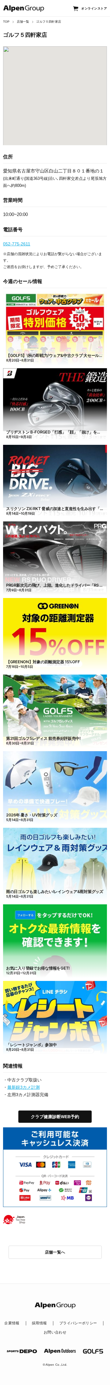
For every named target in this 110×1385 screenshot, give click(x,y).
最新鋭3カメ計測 (23, 1087)
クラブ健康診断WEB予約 (55, 1116)
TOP (6, 21)
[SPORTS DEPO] (22, 1351)
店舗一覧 (23, 21)
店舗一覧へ (55, 1252)
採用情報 (39, 1323)
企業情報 (11, 1323)
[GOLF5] (93, 1351)
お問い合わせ (55, 1332)
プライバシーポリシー (78, 1323)
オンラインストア (94, 8)
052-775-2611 (16, 243)
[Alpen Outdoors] (59, 1351)
